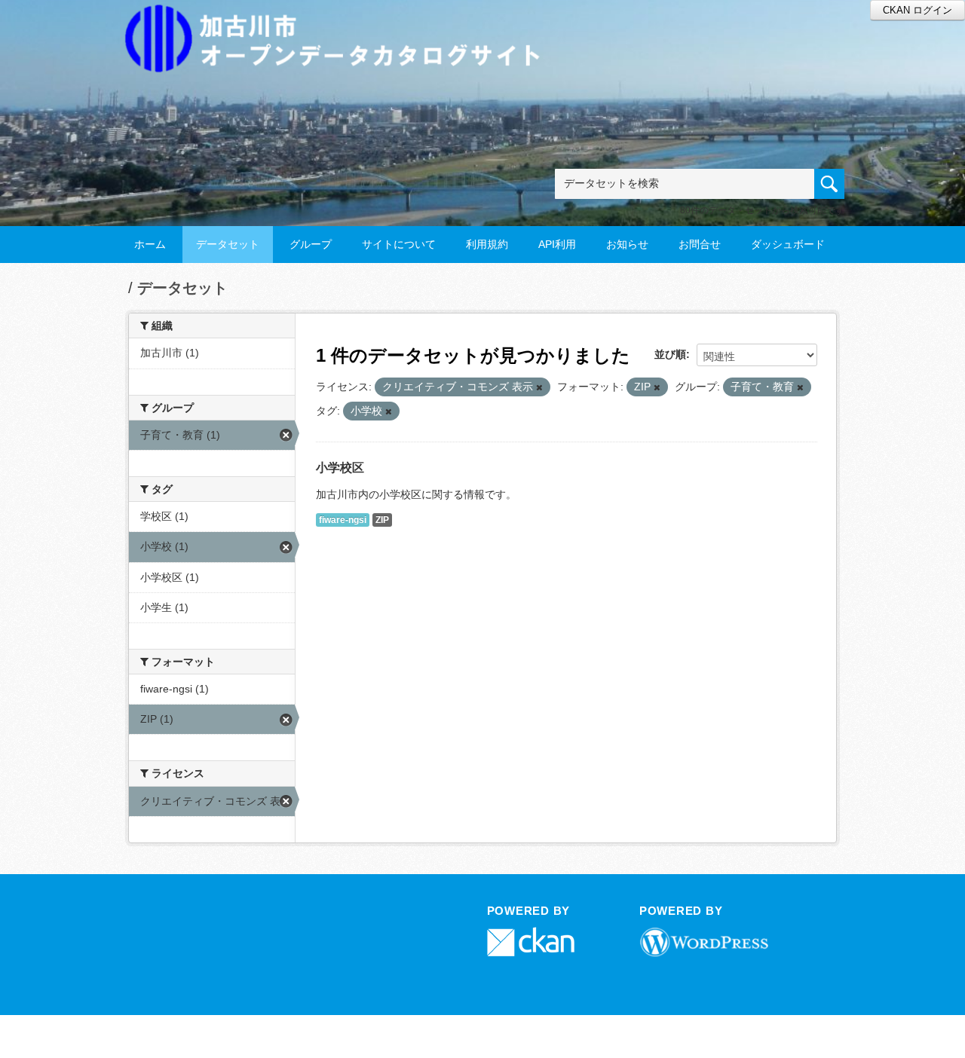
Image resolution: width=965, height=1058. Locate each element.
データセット (227, 244)
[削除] (539, 387)
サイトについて (399, 244)
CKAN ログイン (917, 10)
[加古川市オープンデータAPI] (341, 20)
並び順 (670, 354)
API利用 (557, 244)
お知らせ (627, 244)
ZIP (382, 520)
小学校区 (340, 467)
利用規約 (487, 244)
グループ (311, 244)
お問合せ (700, 244)
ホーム (150, 244)
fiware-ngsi (342, 520)
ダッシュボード (788, 244)
